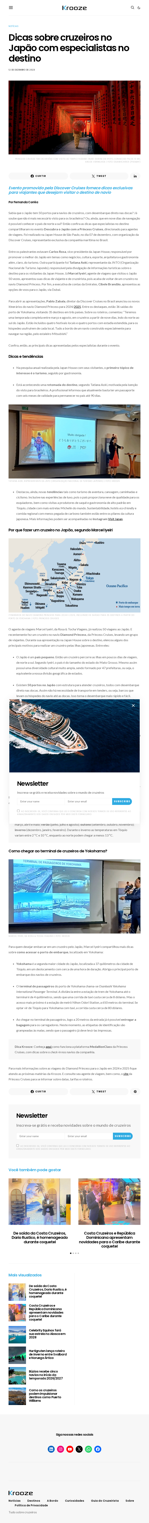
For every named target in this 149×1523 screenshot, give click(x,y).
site (126, 1074)
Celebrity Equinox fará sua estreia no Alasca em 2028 (47, 1334)
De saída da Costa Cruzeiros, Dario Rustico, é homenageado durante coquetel (40, 1237)
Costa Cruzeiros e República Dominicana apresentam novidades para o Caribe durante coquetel (109, 1239)
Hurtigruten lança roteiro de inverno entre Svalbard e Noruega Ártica (48, 1354)
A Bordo (52, 1501)
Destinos (33, 1501)
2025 (77, 306)
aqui (49, 1046)
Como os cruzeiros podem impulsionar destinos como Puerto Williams (45, 1395)
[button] (138, 7)
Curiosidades (74, 1501)
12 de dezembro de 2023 (22, 69)
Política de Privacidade (31, 1505)
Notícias (13, 26)
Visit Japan (115, 519)
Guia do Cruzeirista (105, 1501)
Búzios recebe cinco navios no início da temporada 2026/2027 (46, 1375)
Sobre (130, 1501)
